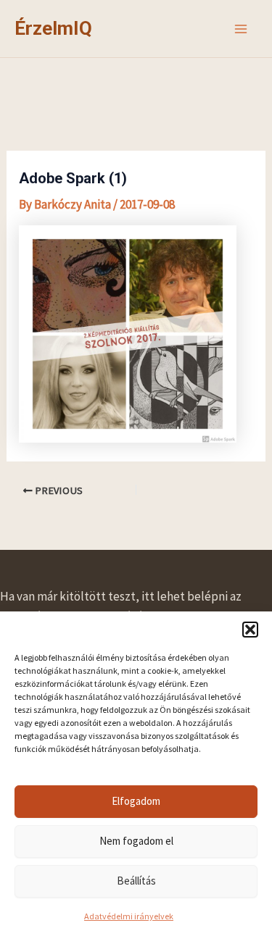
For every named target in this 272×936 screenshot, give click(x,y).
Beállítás (136, 880)
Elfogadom (136, 801)
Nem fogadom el (136, 841)
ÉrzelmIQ (53, 28)
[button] (250, 629)
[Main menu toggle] (241, 29)
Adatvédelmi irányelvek (128, 916)
